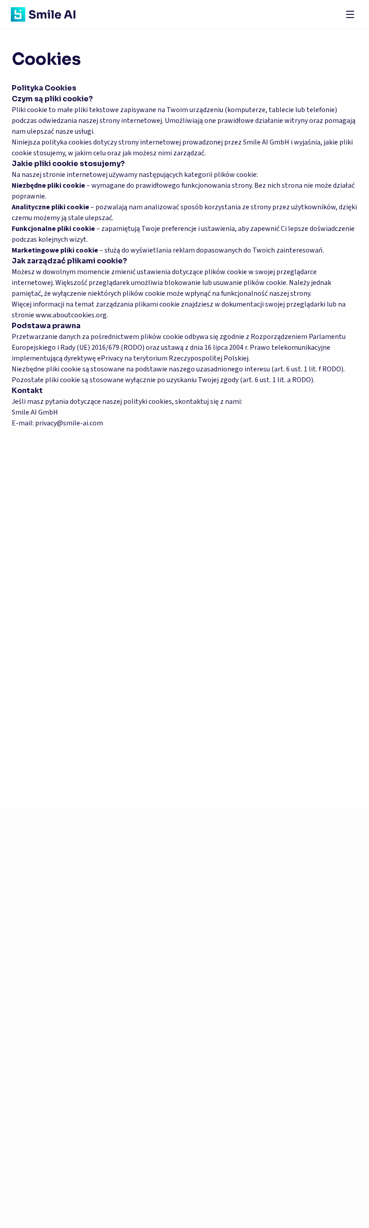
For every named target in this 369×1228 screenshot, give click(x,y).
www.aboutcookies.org (71, 315)
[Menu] (350, 14)
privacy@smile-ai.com (69, 423)
